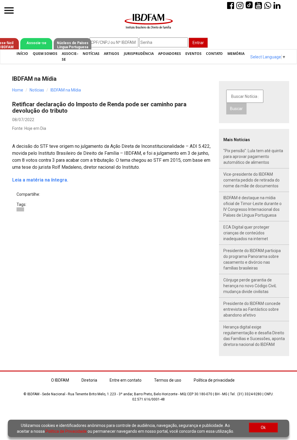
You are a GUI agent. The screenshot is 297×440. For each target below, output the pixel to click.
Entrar (198, 42)
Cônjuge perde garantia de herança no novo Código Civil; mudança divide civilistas (249, 286)
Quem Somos (45, 53)
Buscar (236, 108)
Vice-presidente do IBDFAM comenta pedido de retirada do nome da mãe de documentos (251, 180)
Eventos (193, 53)
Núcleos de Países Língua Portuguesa (72, 45)
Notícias (91, 53)
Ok (263, 427)
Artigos (111, 53)
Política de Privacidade (66, 431)
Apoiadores (169, 53)
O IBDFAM (60, 380)
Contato (214, 53)
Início (22, 53)
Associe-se (36, 43)
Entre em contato (126, 380)
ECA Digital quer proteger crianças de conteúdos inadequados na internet (246, 233)
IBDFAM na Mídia (65, 90)
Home (17, 90)
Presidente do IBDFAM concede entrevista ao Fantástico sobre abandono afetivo (251, 309)
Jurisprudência (139, 53)
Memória (236, 53)
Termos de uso (167, 380)
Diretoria (89, 380)
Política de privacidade (214, 380)
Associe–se (70, 56)
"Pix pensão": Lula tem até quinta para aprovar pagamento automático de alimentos (253, 156)
